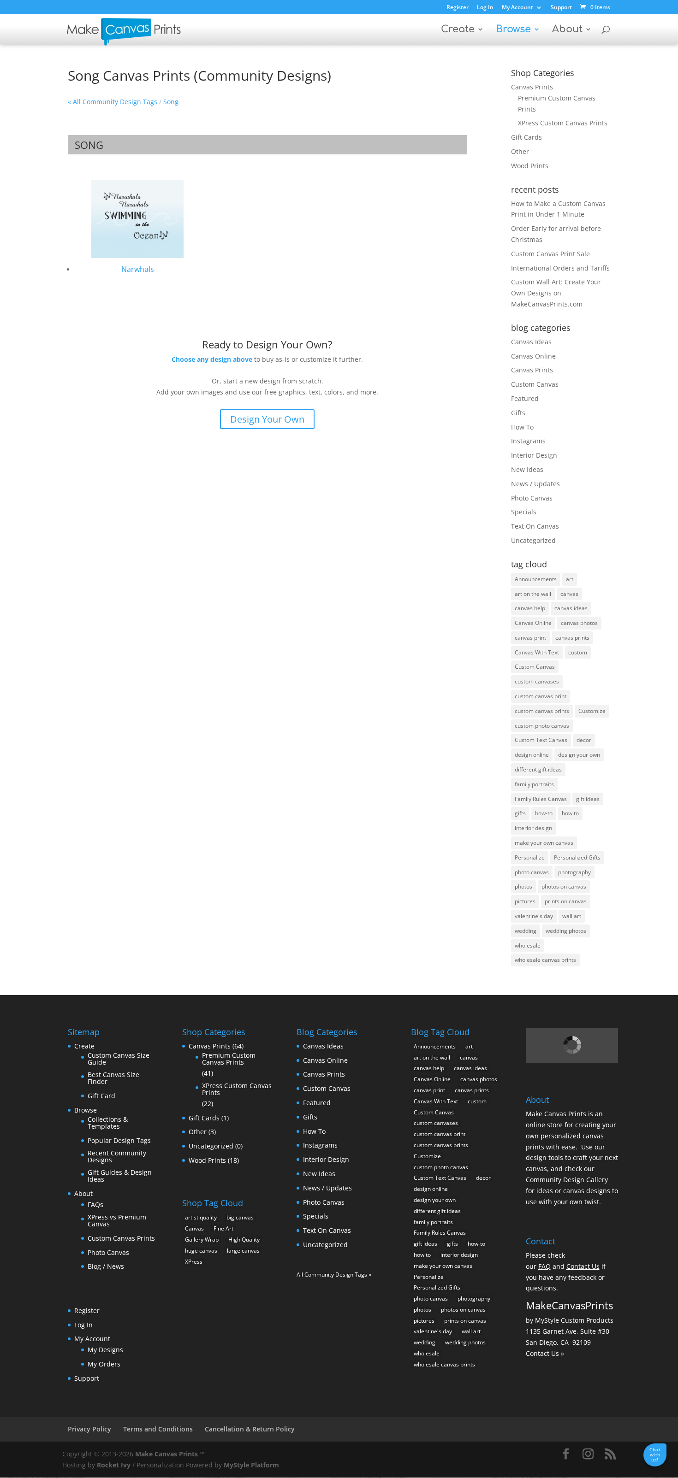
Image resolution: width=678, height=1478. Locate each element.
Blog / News (106, 1266)
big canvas (240, 1217)
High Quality (244, 1239)
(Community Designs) (262, 75)
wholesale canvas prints (545, 960)
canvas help (530, 608)
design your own (579, 755)
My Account (517, 8)
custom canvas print (540, 696)
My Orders (104, 1363)
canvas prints (572, 638)
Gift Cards (526, 137)
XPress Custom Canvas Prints (562, 122)
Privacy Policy (89, 1429)
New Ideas (527, 469)
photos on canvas (563, 886)
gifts (520, 813)
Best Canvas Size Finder (113, 1078)
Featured (525, 398)
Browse (513, 30)
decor (584, 740)
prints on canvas (566, 901)
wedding (525, 931)
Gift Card (101, 1095)
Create (458, 30)
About (567, 30)
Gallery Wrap (202, 1239)
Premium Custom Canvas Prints (229, 1059)
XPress (193, 1262)
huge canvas (201, 1250)
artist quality (201, 1217)
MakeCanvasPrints (569, 1305)
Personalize (530, 857)
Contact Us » (545, 1353)
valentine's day (534, 916)
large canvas (243, 1250)
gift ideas (588, 799)
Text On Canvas (535, 526)
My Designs (105, 1349)
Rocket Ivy (114, 1464)
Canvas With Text (537, 652)
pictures (525, 901)
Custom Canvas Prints (121, 1238)
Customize (592, 711)
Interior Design (534, 455)
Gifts (518, 412)
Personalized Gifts (577, 857)
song (170, 101)
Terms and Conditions (158, 1429)
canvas (569, 594)
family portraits (534, 784)
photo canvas (532, 872)
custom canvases (537, 681)
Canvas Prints (532, 86)
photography (574, 872)
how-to (544, 813)
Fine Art (223, 1228)
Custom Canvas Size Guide (118, 1059)
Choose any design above (212, 359)
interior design (533, 828)
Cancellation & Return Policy (250, 1429)
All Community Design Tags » (334, 1274)
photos (523, 886)
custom (577, 652)
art (569, 579)
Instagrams (528, 440)
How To (522, 427)
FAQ (544, 1266)
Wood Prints (529, 165)
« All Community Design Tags (112, 101)
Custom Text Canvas (541, 740)
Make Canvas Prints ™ (170, 1453)
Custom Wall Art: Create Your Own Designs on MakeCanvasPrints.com (556, 292)
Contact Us (583, 1266)
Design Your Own (267, 419)
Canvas (194, 1228)
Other (520, 151)
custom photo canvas (542, 726)
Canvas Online (533, 356)
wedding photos (566, 931)
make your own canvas (544, 843)
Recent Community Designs (117, 1156)
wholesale (528, 945)
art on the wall (533, 594)
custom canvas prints (542, 711)
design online (532, 755)
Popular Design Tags (119, 1140)
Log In (485, 8)
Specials (523, 511)
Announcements (536, 579)
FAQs (95, 1204)
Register (457, 8)
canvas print (530, 638)
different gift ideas (538, 769)
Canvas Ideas (531, 341)
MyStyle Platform (251, 1464)
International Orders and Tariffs (560, 268)
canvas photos (579, 623)
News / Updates (535, 483)
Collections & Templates (108, 1123)
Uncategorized (533, 540)
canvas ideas (571, 608)
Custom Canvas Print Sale (550, 253)
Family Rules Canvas (541, 799)
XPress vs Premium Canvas (117, 1220)
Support (561, 8)
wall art (571, 916)
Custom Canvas (535, 384)
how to (570, 813)
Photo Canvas (532, 498)
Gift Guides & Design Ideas (120, 1176)
